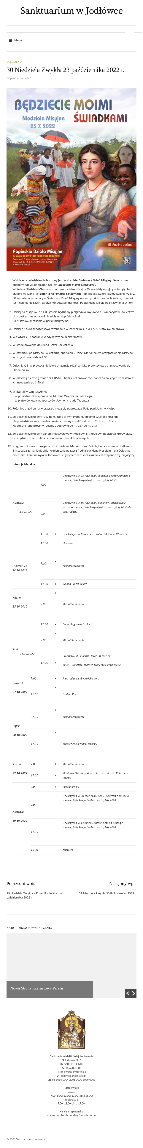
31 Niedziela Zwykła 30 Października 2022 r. (107, 893)
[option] (71, 965)
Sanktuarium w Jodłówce (71, 11)
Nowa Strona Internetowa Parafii (36, 988)
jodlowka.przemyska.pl (72, 1076)
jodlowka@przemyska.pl (72, 1072)
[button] (128, 993)
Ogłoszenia (14, 62)
